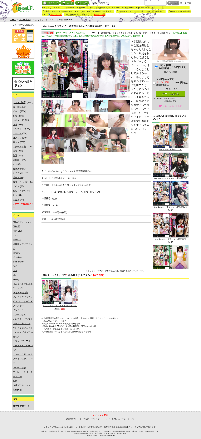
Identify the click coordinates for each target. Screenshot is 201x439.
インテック (18, 310)
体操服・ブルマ (74, 191)
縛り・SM (18, 177)
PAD (15, 265)
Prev (45, 68)
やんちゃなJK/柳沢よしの (170, 149)
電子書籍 (17, 106)
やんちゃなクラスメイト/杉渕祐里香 (170, 178)
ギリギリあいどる (21, 323)
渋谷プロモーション (23, 385)
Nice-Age (17, 257)
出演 (45, 177)
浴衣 (15, 150)
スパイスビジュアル (23, 332)
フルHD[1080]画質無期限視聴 (165, 82)
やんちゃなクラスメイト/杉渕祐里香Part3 (170, 209)
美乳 (15, 155)
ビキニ (16, 111)
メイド (16, 186)
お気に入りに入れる (172, 106)
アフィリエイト (128, 419)
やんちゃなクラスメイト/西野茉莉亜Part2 (60, 307)
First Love (17, 230)
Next (126, 68)
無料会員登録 (99, 14)
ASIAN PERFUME (22, 221)
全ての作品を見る (23, 83)
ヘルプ (84, 3)
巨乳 (15, 124)
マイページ (53, 3)
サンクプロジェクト (23, 327)
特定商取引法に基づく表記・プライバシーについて (88, 419)
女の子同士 (18, 172)
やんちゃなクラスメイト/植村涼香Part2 (170, 240)
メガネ (16, 199)
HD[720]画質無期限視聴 (165, 67)
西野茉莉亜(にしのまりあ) (64, 177)
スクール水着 (19, 146)
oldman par (18, 261)
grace (15, 235)
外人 (15, 195)
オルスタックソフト (23, 318)
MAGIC (16, 252)
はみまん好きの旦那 (23, 283)
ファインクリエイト (23, 354)
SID (14, 274)
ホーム (13, 19)
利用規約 (116, 419)
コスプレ (17, 137)
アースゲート (19, 305)
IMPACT (17, 239)
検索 (176, 3)
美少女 (16, 142)
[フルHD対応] (25, 19)
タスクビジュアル (21, 340)
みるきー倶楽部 (20, 292)
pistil (15, 270)
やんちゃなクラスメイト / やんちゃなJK (71, 184)
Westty (16, 279)
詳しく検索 (185, 2)
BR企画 (16, 226)
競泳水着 (17, 168)
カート (70, 3)
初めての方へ (56, 14)
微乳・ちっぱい (20, 181)
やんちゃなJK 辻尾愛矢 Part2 (170, 270)
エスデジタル (19, 314)
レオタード (18, 120)
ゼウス (16, 336)
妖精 (15, 380)
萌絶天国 (17, 389)
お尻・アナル (19, 190)
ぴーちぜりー (19, 288)
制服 (15, 115)
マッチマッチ (19, 367)
